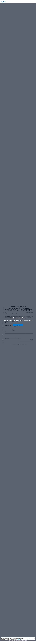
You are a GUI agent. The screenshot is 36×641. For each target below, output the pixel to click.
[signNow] (3, 2)
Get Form (18, 325)
